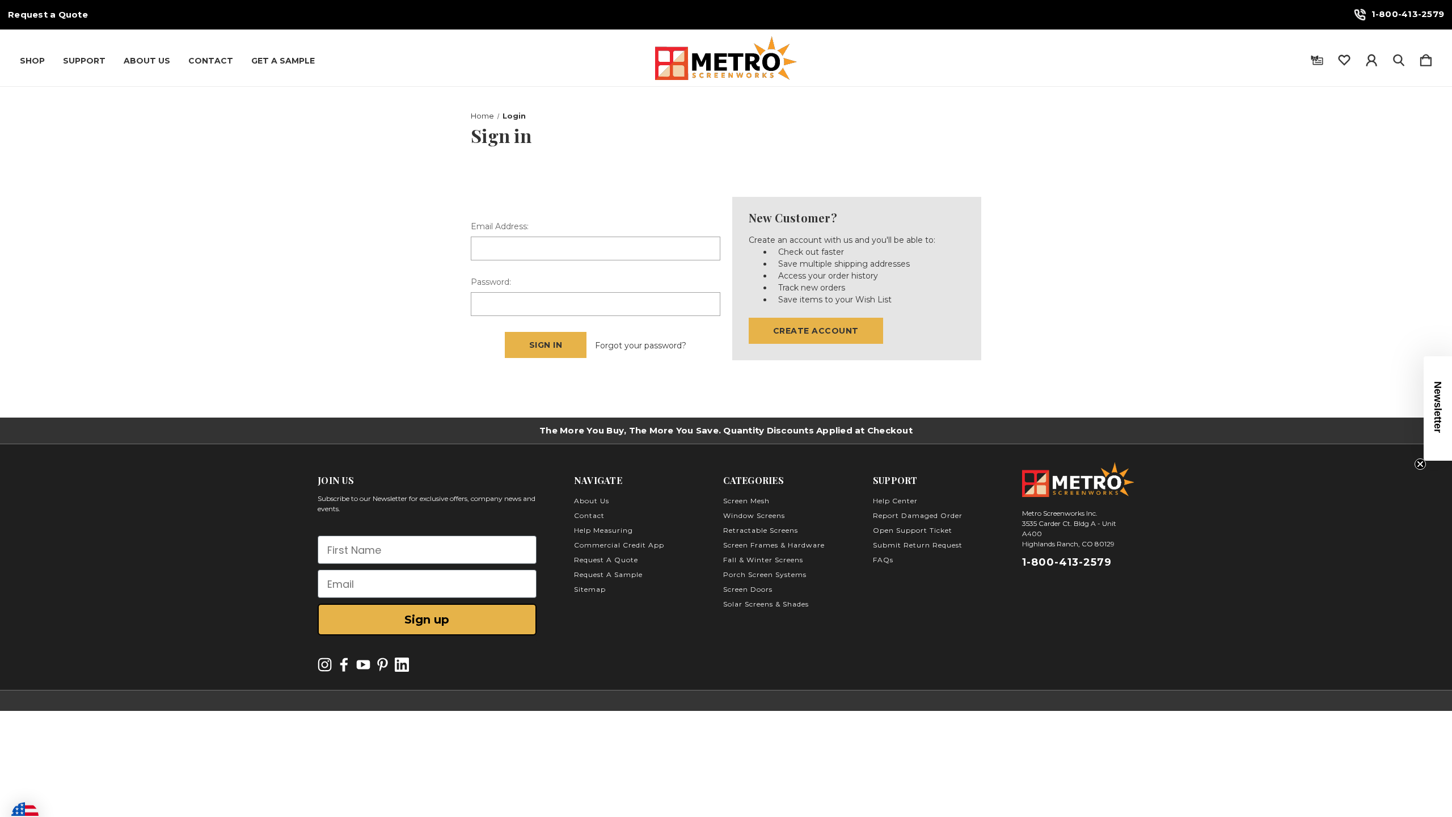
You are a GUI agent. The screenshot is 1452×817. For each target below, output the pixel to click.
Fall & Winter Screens (763, 559)
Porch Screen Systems (765, 574)
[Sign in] (1371, 58)
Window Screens (754, 515)
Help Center (895, 500)
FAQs (883, 559)
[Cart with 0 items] (1426, 58)
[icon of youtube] (363, 665)
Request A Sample (608, 574)
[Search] (1398, 58)
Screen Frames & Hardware (774, 545)
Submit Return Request (918, 545)
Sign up (426, 619)
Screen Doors (748, 589)
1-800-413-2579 (1408, 14)
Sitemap (590, 589)
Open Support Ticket (912, 530)
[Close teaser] (1420, 464)
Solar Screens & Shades (766, 604)
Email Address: (500, 226)
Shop (32, 61)
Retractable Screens (760, 530)
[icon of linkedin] (402, 665)
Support (84, 61)
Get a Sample (283, 61)
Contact (210, 61)
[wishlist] (1344, 58)
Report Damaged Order (918, 515)
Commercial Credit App (619, 545)
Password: (491, 282)
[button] (1438, 408)
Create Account (816, 331)
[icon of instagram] (325, 665)
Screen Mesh (746, 500)
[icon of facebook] (344, 665)
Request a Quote (48, 15)
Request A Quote (606, 559)
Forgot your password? (640, 345)
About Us (147, 61)
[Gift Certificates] (1317, 58)
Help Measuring (603, 530)
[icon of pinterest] (382, 665)
